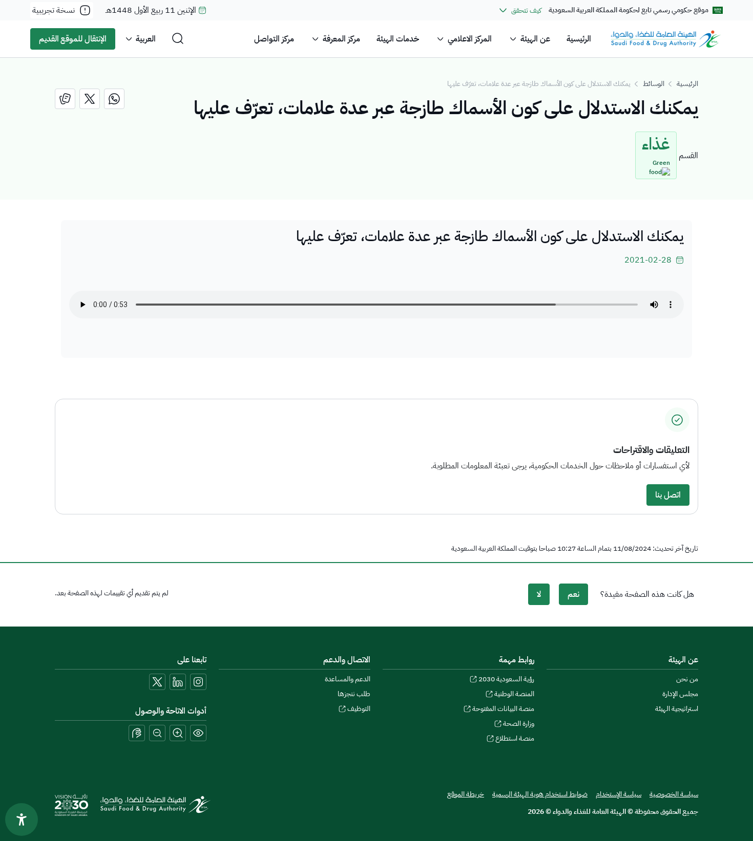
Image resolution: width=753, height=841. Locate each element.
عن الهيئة (535, 39)
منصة (514, 738)
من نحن (687, 679)
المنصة (514, 693)
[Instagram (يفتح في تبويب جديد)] (198, 682)
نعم (573, 594)
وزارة (518, 723)
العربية (146, 39)
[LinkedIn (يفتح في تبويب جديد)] (178, 682)
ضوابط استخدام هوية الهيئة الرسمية (540, 794)
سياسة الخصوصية (674, 794)
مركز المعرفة (341, 39)
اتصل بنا (668, 495)
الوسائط (653, 83)
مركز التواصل (274, 39)
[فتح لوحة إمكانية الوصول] (21, 819)
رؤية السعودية (506, 679)
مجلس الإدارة (680, 693)
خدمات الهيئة (397, 39)
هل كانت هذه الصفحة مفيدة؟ (647, 594)
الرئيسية (579, 39)
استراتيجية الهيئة (676, 708)
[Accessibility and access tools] (137, 733)
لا (539, 594)
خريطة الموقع (465, 794)
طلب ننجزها (354, 693)
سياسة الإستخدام (618, 794)
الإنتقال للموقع (73, 39)
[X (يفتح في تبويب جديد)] (157, 682)
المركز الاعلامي (470, 39)
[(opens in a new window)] (114, 99)
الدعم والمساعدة (347, 679)
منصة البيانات (503, 708)
